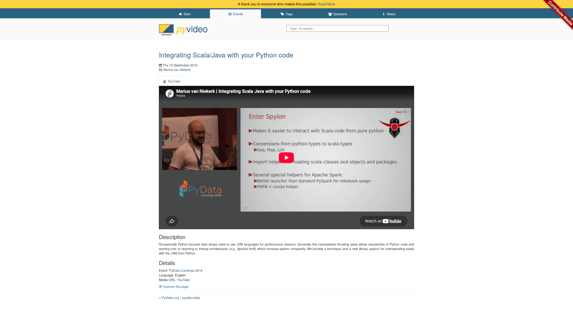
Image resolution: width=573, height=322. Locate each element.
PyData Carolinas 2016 (185, 270)
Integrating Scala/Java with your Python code (226, 54)
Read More (326, 3)
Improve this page (175, 286)
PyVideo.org (170, 297)
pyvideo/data (191, 297)
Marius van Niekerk (177, 69)
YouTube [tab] (173, 81)
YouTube (183, 279)
